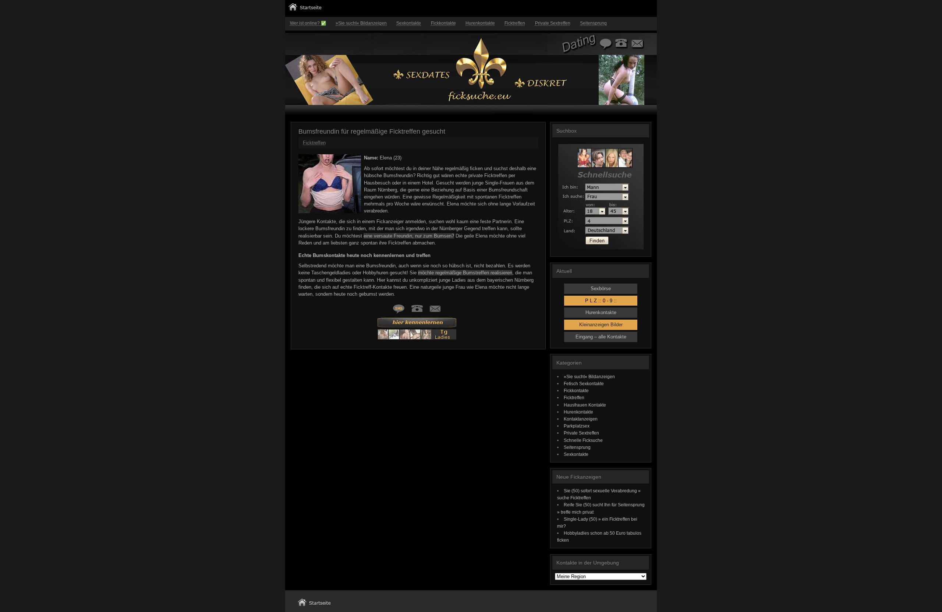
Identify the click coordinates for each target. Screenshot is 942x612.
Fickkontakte (443, 23)
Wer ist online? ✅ (308, 23)
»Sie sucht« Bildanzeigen (361, 23)
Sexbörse (601, 288)
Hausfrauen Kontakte (585, 404)
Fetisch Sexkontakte (584, 383)
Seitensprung (593, 23)
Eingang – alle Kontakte (601, 337)
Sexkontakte (408, 23)
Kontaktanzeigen (581, 418)
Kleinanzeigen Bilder (601, 324)
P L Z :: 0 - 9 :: (601, 300)
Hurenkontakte (480, 23)
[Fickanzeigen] (305, 9)
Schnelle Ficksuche (583, 440)
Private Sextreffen (552, 23)
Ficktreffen (514, 23)
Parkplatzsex (576, 425)
